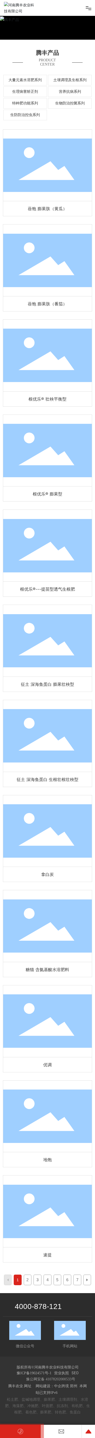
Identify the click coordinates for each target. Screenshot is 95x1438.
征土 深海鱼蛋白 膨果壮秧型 (47, 640)
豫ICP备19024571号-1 (34, 1373)
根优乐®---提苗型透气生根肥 (47, 545)
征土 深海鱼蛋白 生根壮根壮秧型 (47, 735)
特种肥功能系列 (25, 103)
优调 (47, 1021)
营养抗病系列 (70, 92)
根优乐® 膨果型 (47, 450)
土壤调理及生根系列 (70, 80)
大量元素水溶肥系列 (25, 80)
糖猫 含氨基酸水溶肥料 (47, 926)
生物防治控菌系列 (70, 103)
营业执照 (61, 1373)
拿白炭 (47, 831)
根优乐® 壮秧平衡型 (47, 355)
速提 (47, 1211)
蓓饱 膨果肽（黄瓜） (47, 165)
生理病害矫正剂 (25, 92)
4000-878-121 (38, 1306)
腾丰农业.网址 (20, 1386)
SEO (75, 1373)
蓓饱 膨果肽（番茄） (47, 260)
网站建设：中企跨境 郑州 (56, 1386)
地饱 (47, 1116)
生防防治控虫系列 (25, 115)
